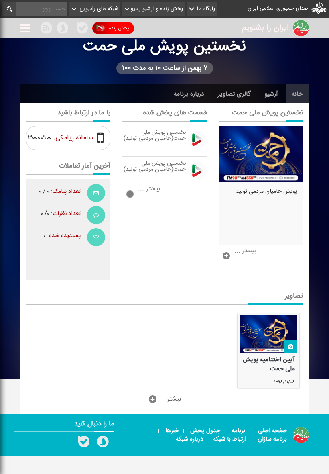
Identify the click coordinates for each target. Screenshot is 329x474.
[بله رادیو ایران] (84, 443)
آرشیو (271, 94)
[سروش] (62, 29)
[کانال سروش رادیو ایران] (102, 443)
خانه (297, 94)
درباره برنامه (189, 94)
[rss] (46, 29)
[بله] (82, 29)
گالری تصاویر (234, 94)
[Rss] (72, 27)
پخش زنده (119, 28)
